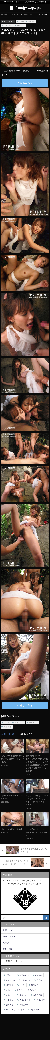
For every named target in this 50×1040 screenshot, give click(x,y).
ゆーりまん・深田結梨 (15, 1010)
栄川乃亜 (9, 1005)
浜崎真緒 (38, 975)
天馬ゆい (9, 975)
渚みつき (23, 995)
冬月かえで (21, 25)
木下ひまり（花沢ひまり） (28, 990)
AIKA (8, 990)
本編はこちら (25, 82)
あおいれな (10, 980)
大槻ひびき (41, 1000)
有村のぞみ (24, 1005)
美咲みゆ (31, 21)
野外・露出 (8, 949)
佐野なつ (9, 1000)
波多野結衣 (35, 1010)
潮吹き (6, 943)
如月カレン (8, 25)
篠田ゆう (34, 985)
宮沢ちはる (26, 980)
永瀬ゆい (9, 995)
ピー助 (21, 21)
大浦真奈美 (37, 995)
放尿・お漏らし (8, 21)
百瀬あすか (24, 975)
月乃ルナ (40, 980)
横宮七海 (9, 985)
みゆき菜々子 (25, 1000)
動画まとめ (8, 930)
